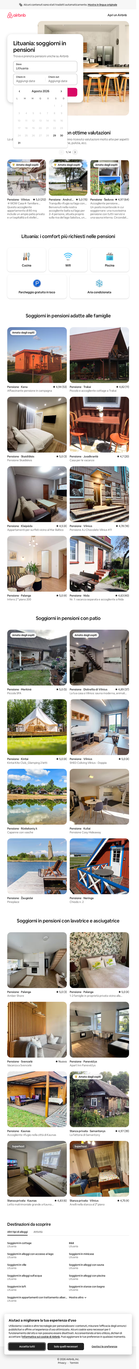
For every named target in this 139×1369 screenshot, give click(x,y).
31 (19, 143)
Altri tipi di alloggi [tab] (17, 1231)
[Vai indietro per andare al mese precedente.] (19, 91)
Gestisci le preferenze (104, 1346)
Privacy (62, 1362)
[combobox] (45, 68)
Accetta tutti (27, 1346)
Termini (74, 1362)
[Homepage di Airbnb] (16, 15)
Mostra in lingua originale (102, 4)
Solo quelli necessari (66, 1346)
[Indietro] (61, 152)
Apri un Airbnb (117, 15)
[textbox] (29, 81)
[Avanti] (75, 152)
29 (54, 135)
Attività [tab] (38, 1231)
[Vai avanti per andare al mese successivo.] (61, 91)
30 (61, 135)
